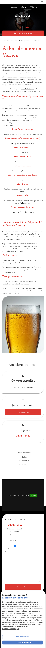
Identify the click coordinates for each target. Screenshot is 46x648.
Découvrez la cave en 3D (23, 33)
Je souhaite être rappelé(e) (23, 387)
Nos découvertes (23, 460)
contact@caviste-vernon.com (15, 535)
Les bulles (23, 457)
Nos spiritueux (23, 464)
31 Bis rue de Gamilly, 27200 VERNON (23, 7)
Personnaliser (24, 637)
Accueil (16, 41)
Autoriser (33, 495)
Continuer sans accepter (10, 629)
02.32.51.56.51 (23, 28)
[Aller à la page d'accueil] (23, 17)
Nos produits (25, 41)
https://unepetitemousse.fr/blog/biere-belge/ (19, 234)
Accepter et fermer (23, 642)
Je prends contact (23, 412)
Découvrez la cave (23, 587)
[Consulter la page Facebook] (15, 546)
